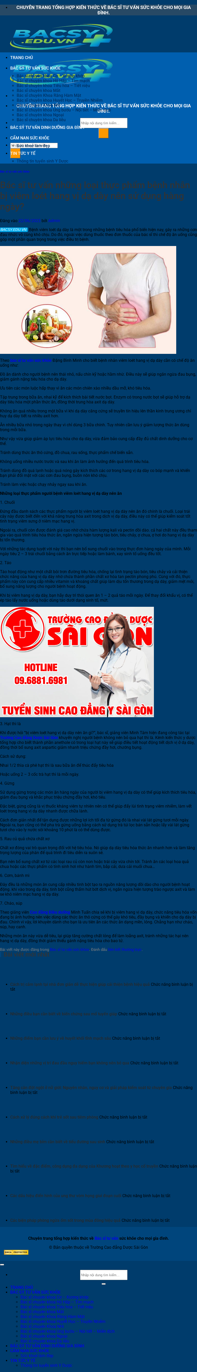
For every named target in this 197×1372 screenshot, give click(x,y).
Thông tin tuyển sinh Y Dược (42, 161)
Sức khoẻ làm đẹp (33, 145)
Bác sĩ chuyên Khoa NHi (38, 105)
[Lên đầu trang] (2, 1264)
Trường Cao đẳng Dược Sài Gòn (29, 737)
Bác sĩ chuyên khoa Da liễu (41, 119)
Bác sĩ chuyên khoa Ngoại (40, 114)
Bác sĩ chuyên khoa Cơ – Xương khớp (51, 75)
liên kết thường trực (125, 949)
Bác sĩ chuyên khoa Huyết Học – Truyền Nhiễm (60, 100)
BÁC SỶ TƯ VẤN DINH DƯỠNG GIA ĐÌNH (47, 127)
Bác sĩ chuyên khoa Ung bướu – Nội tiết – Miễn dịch (64, 110)
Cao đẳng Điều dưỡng (50, 912)
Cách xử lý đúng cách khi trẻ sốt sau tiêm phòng (54, 1117)
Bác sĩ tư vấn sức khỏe (14, 171)
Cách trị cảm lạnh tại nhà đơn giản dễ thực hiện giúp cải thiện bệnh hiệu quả (80, 984)
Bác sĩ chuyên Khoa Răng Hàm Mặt (49, 95)
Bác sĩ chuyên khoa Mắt (38, 90)
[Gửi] (103, 133)
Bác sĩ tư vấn (106, 1238)
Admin (54, 220)
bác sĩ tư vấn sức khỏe (31, 360)
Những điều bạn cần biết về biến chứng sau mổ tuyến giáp (63, 1013)
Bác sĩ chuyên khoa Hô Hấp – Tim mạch (53, 80)
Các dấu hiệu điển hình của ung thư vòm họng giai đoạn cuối (65, 1195)
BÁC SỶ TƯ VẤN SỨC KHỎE (35, 68)
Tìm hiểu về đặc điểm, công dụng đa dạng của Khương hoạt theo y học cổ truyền (84, 1166)
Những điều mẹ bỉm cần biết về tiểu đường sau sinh (57, 1141)
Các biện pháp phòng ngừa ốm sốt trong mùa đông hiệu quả (65, 1220)
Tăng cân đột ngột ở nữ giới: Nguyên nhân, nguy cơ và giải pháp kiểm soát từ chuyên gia (91, 1087)
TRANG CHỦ (21, 57)
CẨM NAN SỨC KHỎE (29, 138)
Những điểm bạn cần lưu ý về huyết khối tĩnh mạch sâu (60, 1038)
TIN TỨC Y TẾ (22, 153)
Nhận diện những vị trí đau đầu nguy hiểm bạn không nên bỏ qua (69, 1063)
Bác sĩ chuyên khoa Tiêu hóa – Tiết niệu (53, 85)
